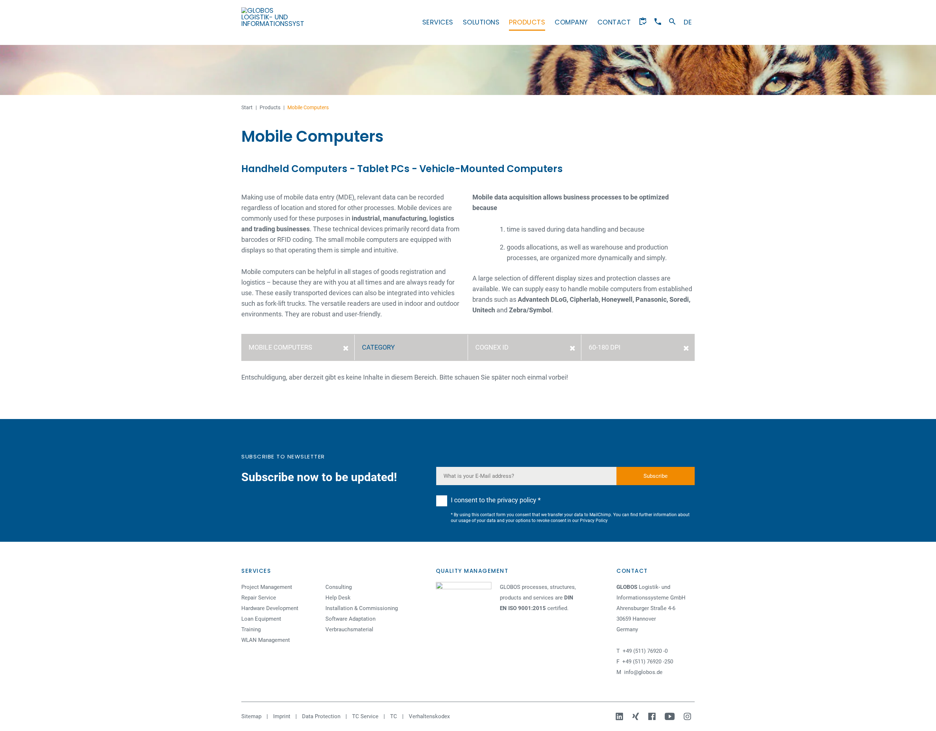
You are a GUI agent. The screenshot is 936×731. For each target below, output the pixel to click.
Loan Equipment (261, 619)
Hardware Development (269, 608)
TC (393, 716)
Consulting (338, 587)
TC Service (365, 716)
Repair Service (258, 597)
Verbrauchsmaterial (349, 629)
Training (251, 629)
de (688, 22)
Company (571, 22)
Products (527, 22)
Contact (614, 22)
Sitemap (251, 716)
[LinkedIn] (620, 716)
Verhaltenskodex (429, 716)
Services (437, 22)
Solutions (481, 22)
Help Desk (338, 597)
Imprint (281, 716)
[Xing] (636, 716)
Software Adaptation (350, 619)
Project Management (266, 587)
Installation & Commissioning (361, 608)
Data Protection (321, 716)
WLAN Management (265, 640)
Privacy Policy (594, 520)
